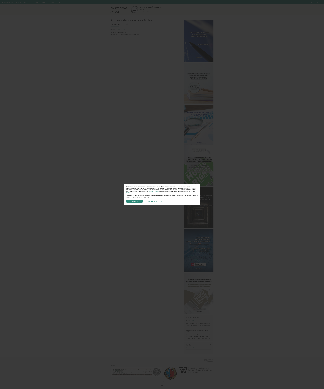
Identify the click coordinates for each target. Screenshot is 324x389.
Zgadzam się (134, 201)
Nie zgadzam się (153, 201)
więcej (127, 192)
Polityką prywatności (153, 191)
